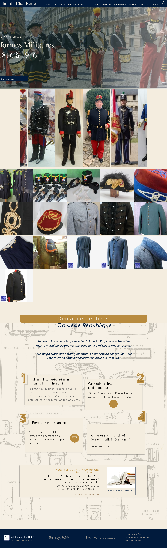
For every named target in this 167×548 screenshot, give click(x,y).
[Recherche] (163, 3)
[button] (149, 4)
